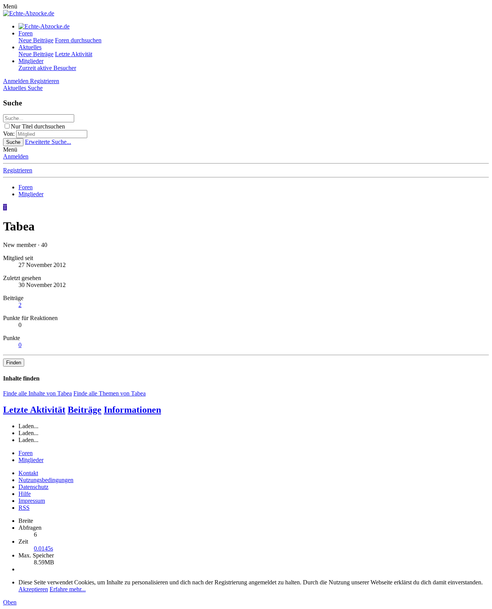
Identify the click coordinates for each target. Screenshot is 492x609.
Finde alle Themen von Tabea (109, 393)
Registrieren (17, 170)
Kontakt (28, 473)
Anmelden (15, 156)
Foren (25, 33)
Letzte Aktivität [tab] (34, 410)
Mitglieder (30, 61)
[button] (10, 6)
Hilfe (24, 494)
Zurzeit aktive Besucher (47, 68)
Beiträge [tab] (84, 410)
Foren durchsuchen (78, 40)
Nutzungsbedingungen (45, 480)
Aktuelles (30, 47)
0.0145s (43, 548)
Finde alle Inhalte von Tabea (37, 393)
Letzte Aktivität (73, 54)
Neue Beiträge (35, 40)
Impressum (31, 500)
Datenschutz (33, 487)
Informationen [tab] (132, 410)
